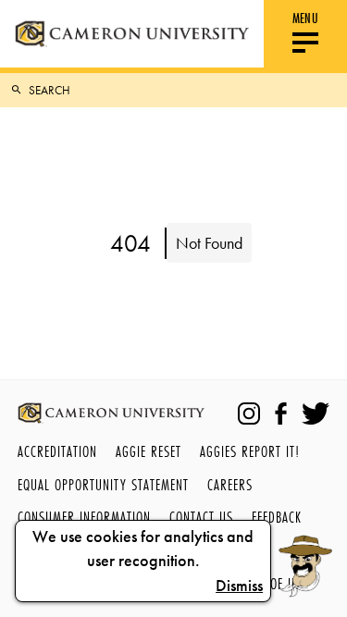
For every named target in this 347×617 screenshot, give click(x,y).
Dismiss (239, 585)
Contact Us (201, 516)
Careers (230, 484)
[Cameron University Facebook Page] (281, 413)
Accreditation (57, 451)
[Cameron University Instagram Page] (249, 413)
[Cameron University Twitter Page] (315, 413)
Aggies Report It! (250, 451)
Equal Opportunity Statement (103, 484)
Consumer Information (84, 516)
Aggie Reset (148, 451)
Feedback (277, 516)
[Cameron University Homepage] (132, 33)
